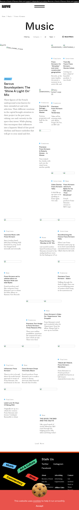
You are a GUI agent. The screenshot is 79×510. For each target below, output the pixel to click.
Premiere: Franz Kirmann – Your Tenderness (56, 110)
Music (10, 465)
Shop (32, 477)
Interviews (69, 58)
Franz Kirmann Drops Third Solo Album (30, 370)
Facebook (46, 468)
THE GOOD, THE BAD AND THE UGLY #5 (48, 420)
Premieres (45, 103)
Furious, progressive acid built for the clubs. (44, 119)
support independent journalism (36, 1)
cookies (37, 500)
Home (3, 16)
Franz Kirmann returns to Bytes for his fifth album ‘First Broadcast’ (68, 190)
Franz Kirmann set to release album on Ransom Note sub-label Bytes (12, 279)
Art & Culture (27, 465)
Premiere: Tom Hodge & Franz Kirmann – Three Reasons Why (34, 326)
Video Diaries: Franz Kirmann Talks (56, 187)
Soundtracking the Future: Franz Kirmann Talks (66, 237)
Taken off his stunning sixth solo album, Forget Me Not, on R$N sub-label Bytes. (56, 120)
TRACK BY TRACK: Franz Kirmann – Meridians (65, 365)
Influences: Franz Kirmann (10, 370)
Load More (39, 444)
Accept (39, 505)
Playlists (57, 58)
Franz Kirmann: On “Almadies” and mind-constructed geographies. (56, 67)
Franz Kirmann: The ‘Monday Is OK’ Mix (47, 242)
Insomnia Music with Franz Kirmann (12, 236)
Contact (70, 475)
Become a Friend (47, 479)
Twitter (45, 464)
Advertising (59, 475)
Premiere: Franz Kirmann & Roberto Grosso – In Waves (44, 151)
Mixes (7, 79)
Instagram (58, 464)
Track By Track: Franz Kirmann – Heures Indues (68, 65)
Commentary (14, 480)
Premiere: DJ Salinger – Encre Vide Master (44, 109)
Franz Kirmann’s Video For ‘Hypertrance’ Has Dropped (52, 316)
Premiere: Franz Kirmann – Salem (64, 277)
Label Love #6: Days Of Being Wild (11, 404)
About (44, 475)
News (67, 181)
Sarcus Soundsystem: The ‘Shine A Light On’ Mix (17, 89)
